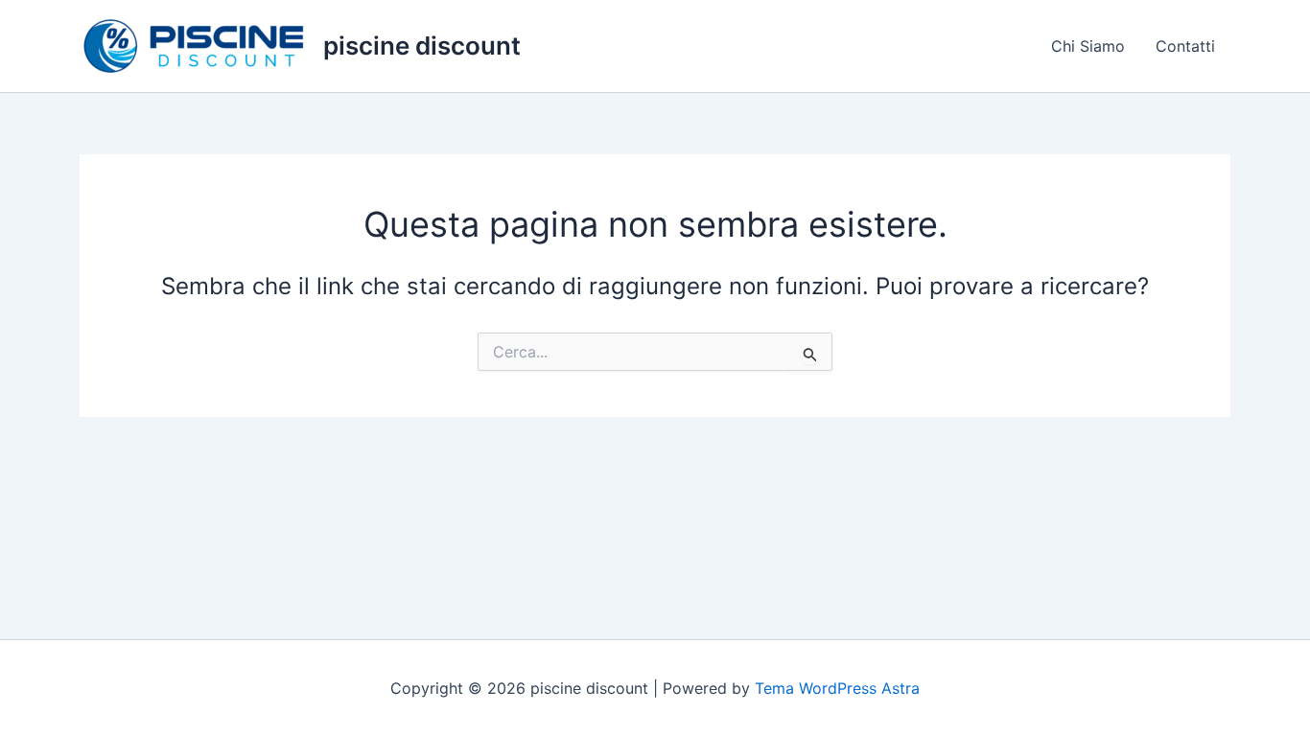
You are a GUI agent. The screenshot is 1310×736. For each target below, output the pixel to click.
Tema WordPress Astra (837, 688)
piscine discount (422, 45)
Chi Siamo (1088, 46)
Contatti (1185, 46)
